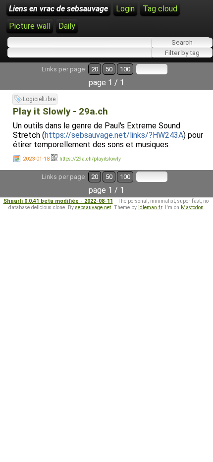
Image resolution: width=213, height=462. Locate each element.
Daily (66, 26)
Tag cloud (160, 8)
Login (125, 8)
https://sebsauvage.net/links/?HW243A (114, 135)
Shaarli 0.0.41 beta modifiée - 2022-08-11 (58, 201)
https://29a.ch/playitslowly (90, 159)
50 (109, 69)
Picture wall (30, 26)
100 (125, 69)
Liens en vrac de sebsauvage (58, 8)
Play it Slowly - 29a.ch (60, 111)
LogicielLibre (39, 99)
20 (94, 69)
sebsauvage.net (93, 207)
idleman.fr (150, 207)
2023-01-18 (36, 159)
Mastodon (192, 207)
